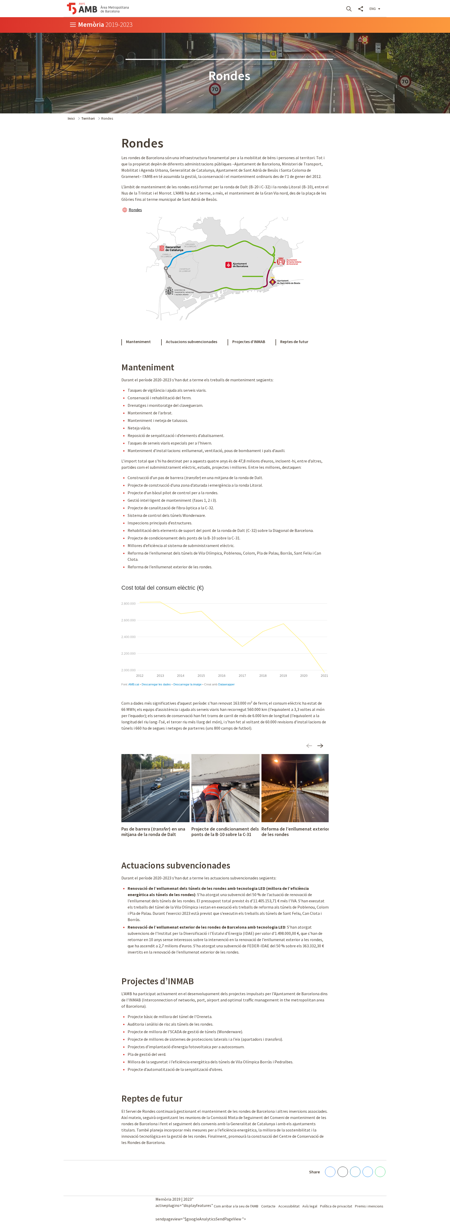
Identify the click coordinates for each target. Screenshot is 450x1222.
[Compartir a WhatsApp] (380, 1172)
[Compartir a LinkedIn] (355, 1172)
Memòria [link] (105, 24)
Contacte (268, 1206)
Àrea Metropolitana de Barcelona (88, 1206)
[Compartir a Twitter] (343, 1172)
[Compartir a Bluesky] (367, 1172)
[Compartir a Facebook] (330, 1172)
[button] (374, 8)
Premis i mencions (369, 1206)
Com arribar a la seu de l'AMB (236, 1206)
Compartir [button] (360, 8)
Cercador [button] (349, 8)
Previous (309, 748)
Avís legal (309, 1206)
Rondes (135, 209)
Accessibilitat (288, 1206)
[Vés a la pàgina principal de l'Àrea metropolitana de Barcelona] (98, 8)
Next (321, 748)
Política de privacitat (336, 1206)
